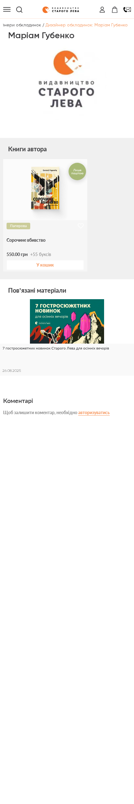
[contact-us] (127, 9)
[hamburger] (7, 9)
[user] (102, 9)
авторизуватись (94, 412)
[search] (19, 9)
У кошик (45, 264)
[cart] (114, 9)
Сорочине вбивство (26, 240)
